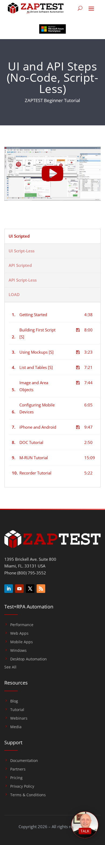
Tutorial (17, 709)
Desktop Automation (28, 659)
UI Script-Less (21, 250)
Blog (14, 701)
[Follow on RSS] (41, 588)
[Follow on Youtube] (19, 588)
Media (16, 726)
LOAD (14, 294)
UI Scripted (19, 236)
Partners (18, 769)
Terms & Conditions (28, 794)
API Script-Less (23, 280)
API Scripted (20, 265)
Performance (21, 624)
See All (10, 667)
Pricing (16, 777)
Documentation (24, 760)
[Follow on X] (30, 588)
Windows (18, 650)
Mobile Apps (21, 642)
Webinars (18, 718)
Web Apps (19, 633)
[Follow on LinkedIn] (8, 588)
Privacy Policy (22, 786)
